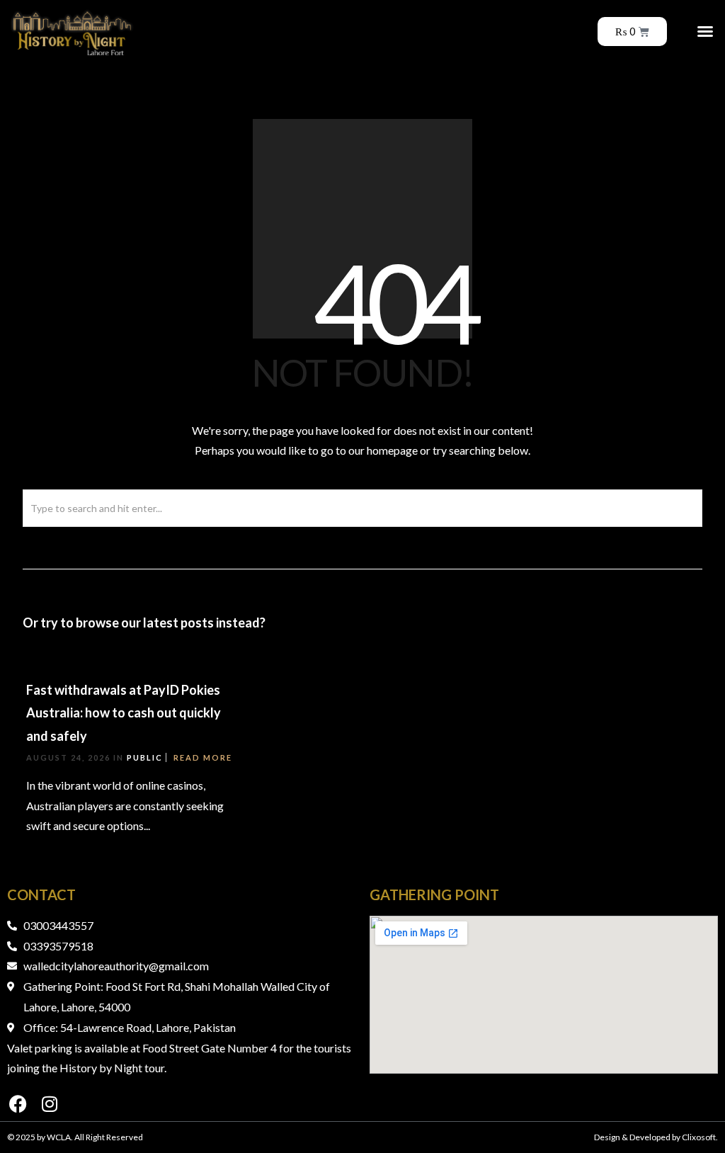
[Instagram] (49, 1103)
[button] (705, 31)
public (145, 757)
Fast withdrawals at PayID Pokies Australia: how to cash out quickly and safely (123, 713)
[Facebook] (17, 1103)
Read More (202, 757)
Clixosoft (699, 1137)
